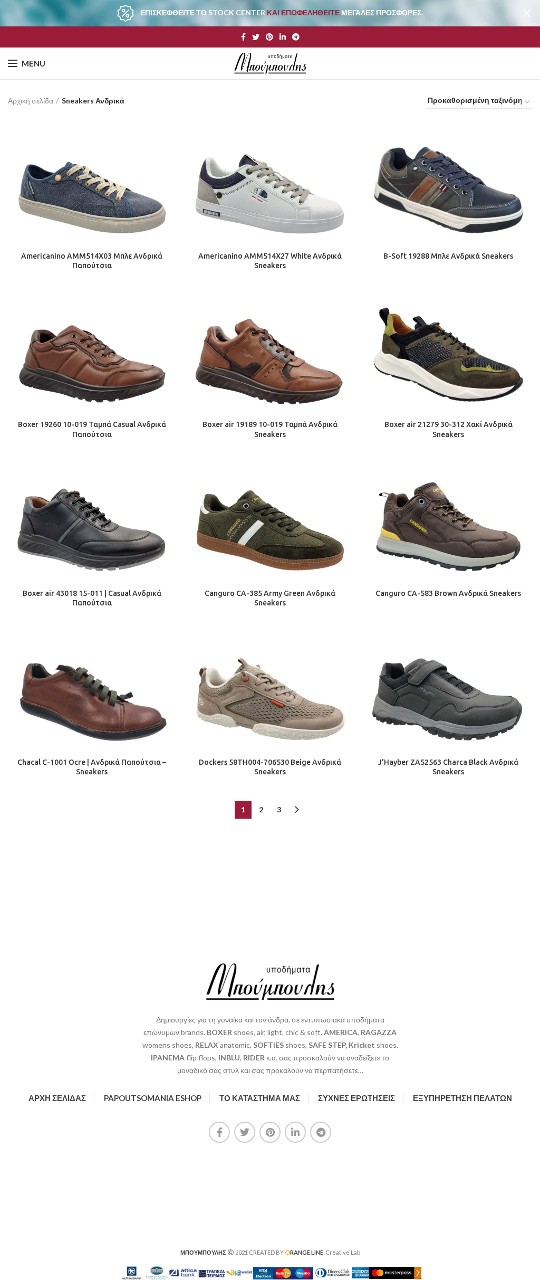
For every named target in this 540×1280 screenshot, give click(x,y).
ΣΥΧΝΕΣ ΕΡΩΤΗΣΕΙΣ (356, 1098)
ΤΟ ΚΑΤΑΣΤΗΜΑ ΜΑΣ (259, 1098)
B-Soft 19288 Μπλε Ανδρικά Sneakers (448, 256)
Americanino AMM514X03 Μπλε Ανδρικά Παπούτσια (91, 261)
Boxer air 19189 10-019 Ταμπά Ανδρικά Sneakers (270, 429)
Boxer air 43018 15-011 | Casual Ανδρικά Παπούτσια (92, 598)
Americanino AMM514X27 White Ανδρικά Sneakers (270, 261)
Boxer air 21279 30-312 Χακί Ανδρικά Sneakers (448, 429)
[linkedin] (282, 37)
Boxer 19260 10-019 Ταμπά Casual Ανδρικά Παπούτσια (92, 429)
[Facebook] (243, 37)
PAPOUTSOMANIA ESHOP (152, 1098)
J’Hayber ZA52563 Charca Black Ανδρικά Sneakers (448, 767)
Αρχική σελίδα (30, 100)
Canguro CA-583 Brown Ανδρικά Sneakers (448, 593)
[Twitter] (256, 37)
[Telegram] (296, 37)
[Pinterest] (269, 37)
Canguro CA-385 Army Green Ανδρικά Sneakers (270, 598)
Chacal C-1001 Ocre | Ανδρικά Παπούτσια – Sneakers (91, 767)
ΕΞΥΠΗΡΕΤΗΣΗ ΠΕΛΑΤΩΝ (462, 1098)
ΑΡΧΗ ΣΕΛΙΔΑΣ (57, 1098)
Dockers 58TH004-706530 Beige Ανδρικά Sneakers (270, 767)
